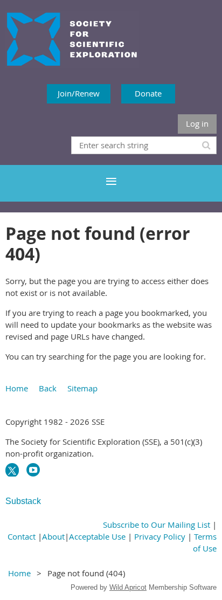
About (53, 536)
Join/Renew (79, 93)
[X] (12, 470)
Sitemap (82, 388)
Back (48, 388)
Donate (148, 93)
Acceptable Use (97, 536)
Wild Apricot (128, 587)
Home (16, 388)
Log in (197, 123)
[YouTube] (33, 470)
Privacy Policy (159, 536)
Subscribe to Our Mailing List (156, 524)
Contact (22, 536)
